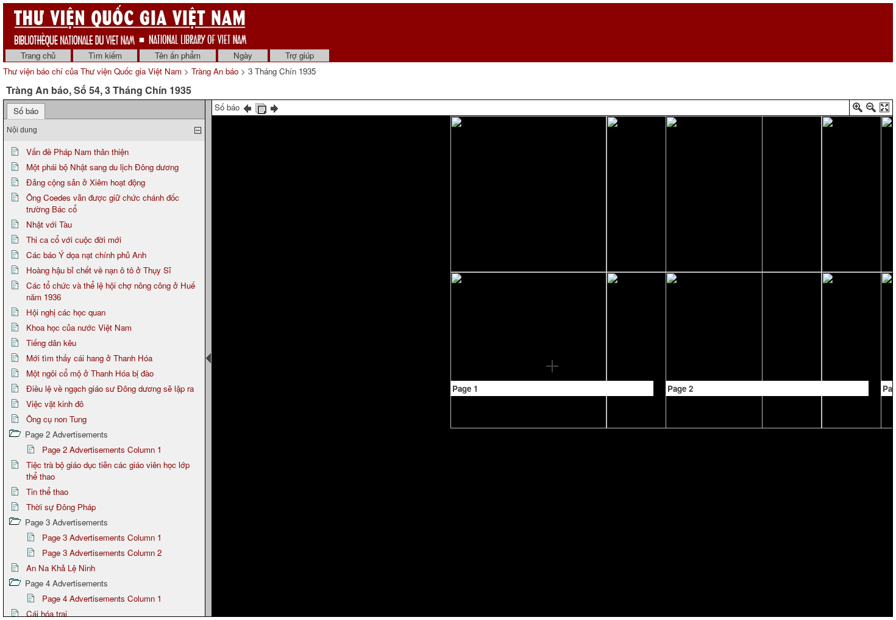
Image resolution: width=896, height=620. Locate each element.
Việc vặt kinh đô (55, 403)
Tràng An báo (214, 71)
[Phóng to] (857, 109)
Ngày (242, 55)
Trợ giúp (299, 55)
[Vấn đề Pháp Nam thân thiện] (486, 158)
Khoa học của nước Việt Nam (79, 327)
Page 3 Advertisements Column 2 (102, 552)
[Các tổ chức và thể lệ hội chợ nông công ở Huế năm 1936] (619, 159)
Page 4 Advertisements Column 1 (102, 598)
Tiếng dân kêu (51, 342)
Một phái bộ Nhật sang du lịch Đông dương (102, 167)
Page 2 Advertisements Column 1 (102, 449)
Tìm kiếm (105, 55)
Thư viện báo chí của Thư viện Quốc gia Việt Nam (92, 71)
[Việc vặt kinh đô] (846, 129)
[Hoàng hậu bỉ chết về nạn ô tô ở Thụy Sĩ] (553, 247)
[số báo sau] (274, 107)
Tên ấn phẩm (178, 55)
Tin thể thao (47, 491)
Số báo (25, 111)
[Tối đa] (884, 109)
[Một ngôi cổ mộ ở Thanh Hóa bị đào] (767, 215)
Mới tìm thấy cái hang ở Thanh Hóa (89, 358)
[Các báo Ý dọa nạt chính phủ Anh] (553, 160)
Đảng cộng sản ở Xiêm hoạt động (85, 182)
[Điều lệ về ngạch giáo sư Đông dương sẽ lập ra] (807, 131)
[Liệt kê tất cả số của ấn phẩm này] (260, 107)
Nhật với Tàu (49, 224)
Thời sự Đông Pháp (61, 507)
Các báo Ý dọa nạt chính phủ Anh (86, 255)
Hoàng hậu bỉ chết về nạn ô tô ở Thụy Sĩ (98, 270)
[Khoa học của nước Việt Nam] (686, 136)
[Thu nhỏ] (871, 109)
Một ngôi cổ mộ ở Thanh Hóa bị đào (90, 373)
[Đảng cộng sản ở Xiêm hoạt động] (526, 159)
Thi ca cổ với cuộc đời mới (73, 239)
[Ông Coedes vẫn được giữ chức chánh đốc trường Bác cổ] (526, 276)
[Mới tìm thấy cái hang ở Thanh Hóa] (767, 132)
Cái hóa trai (46, 613)
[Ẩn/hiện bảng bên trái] (208, 358)
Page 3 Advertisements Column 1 (102, 537)
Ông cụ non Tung (56, 419)
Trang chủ (38, 55)
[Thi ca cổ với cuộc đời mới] (552, 301)
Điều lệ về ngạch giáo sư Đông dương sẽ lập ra (110, 388)
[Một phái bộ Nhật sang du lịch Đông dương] (500, 317)
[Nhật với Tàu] (579, 160)
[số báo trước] (247, 107)
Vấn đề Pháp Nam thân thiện (77, 151)
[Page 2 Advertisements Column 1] (806, 282)
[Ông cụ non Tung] (704, 322)
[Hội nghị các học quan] (632, 335)
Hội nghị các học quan (65, 312)
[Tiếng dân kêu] (727, 130)
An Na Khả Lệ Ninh (60, 568)
